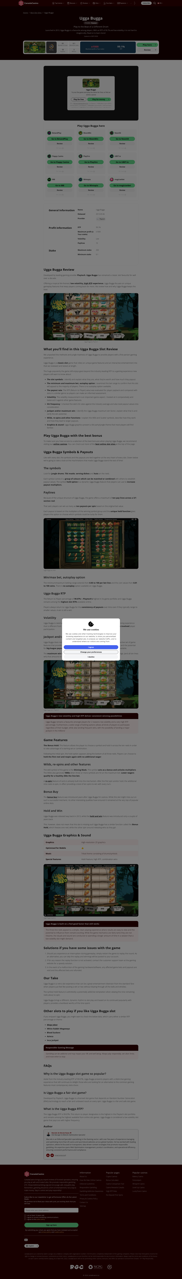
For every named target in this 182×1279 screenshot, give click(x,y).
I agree (91, 647)
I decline (91, 657)
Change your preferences (91, 652)
